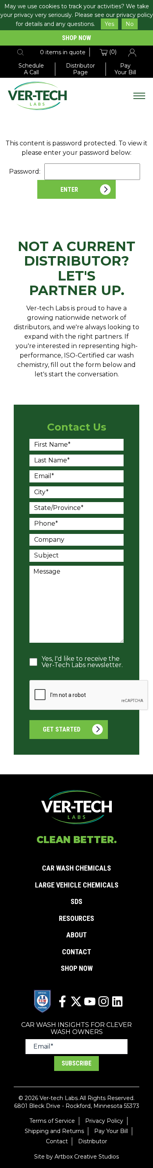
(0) (112, 51)
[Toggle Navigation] (139, 96)
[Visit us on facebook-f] (62, 1001)
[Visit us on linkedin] (117, 1001)
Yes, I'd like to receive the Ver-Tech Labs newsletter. (82, 662)
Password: (24, 171)
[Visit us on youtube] (90, 1001)
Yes (109, 24)
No (130, 24)
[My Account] (132, 52)
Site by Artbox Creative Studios (76, 1156)
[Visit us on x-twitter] (76, 1001)
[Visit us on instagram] (103, 1001)
